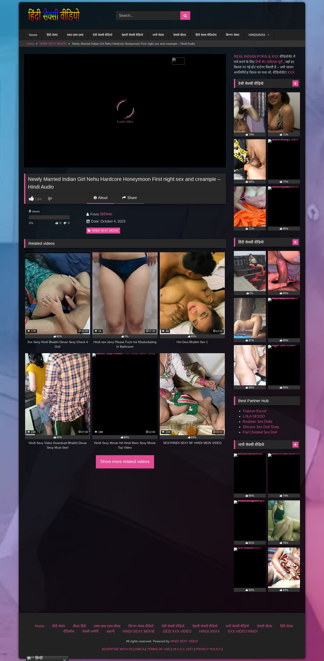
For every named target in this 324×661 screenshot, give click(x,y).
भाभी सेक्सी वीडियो (237, 626)
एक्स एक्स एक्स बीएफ (107, 626)
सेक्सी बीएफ (179, 35)
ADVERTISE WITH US (117, 649)
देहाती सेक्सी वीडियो (132, 35)
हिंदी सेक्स (52, 35)
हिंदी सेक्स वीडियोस (206, 35)
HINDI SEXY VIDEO (184, 641)
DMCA (139, 649)
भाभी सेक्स (158, 35)
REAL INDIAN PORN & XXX (256, 56)
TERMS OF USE (158, 649)
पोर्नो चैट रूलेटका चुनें (268, 62)
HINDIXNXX (257, 35)
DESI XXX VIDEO (177, 631)
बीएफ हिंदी (79, 626)
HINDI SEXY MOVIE (53, 43)
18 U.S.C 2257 (183, 649)
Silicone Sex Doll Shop (261, 427)
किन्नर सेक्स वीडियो (141, 626)
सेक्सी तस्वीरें (90, 631)
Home (33, 35)
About (102, 198)
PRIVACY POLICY (208, 649)
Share (132, 198)
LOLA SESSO (254, 416)
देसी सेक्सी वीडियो (102, 35)
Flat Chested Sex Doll (260, 432)
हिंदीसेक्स (106, 214)
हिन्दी (38, 658)
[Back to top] (310, 648)
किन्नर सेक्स (232, 35)
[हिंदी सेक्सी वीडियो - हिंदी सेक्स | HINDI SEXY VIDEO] (52, 16)
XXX (291, 72)
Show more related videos (125, 461)
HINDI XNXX (209, 631)
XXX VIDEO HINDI (242, 631)
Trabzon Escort (254, 411)
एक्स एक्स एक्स (75, 35)
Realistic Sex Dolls (257, 421)
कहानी (110, 631)
